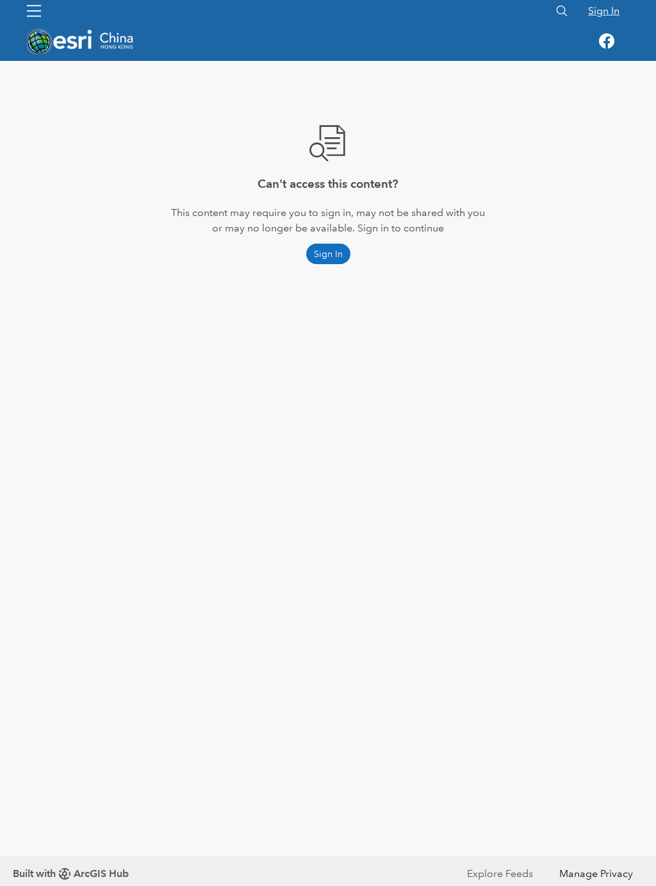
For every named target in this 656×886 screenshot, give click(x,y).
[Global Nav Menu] (34, 11)
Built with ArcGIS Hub (71, 873)
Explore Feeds (500, 873)
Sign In (603, 10)
